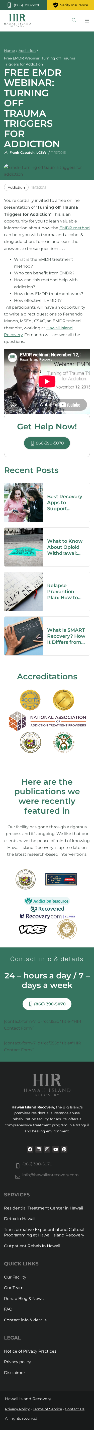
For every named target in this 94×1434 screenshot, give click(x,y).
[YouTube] (55, 1149)
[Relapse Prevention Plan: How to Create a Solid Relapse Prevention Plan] (23, 575)
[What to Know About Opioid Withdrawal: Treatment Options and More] (23, 531)
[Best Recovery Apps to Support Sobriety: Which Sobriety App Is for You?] (23, 486)
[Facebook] (30, 1149)
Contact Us (74, 1409)
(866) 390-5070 (37, 1164)
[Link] (74, 20)
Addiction (27, 50)
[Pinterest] (64, 1149)
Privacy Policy (17, 1409)
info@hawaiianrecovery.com (50, 1174)
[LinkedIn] (38, 1149)
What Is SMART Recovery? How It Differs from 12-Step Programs (66, 642)
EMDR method (74, 228)
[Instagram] (47, 1149)
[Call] (23, 5)
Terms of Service (47, 1409)
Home (9, 50)
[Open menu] (87, 21)
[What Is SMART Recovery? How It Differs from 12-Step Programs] (23, 620)
